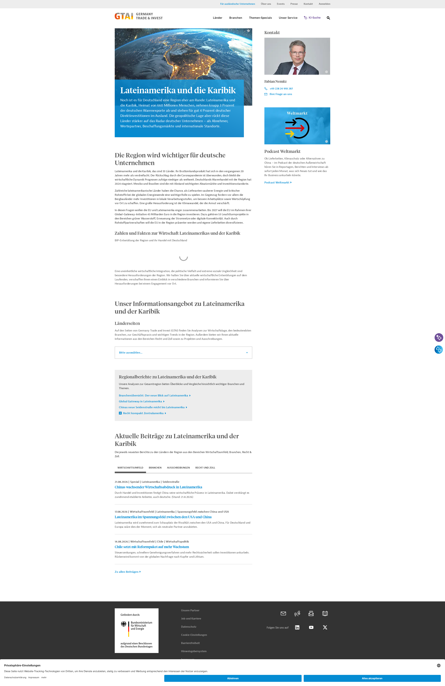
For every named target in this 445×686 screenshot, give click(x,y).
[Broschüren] (325, 613)
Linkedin (297, 627)
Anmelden (324, 3)
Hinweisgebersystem (194, 651)
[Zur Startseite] (139, 18)
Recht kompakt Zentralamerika (143, 413)
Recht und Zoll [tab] (205, 467)
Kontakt (308, 3)
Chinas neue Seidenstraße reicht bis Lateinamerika (152, 407)
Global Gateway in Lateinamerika (141, 401)
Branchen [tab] (155, 467)
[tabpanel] (183, 528)
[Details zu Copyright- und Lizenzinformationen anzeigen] (248, 30)
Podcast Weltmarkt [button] (276, 182)
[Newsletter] (311, 613)
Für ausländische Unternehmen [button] (237, 3)
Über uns (266, 3)
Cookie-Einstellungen (194, 635)
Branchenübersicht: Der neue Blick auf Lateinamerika (154, 395)
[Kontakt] (283, 613)
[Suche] (328, 18)
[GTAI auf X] (325, 627)
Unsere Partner (190, 610)
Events (281, 3)
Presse (294, 3)
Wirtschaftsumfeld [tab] (130, 467)
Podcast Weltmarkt (282, 151)
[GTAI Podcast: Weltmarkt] (297, 613)
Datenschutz (188, 627)
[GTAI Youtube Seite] (311, 627)
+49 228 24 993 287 (281, 88)
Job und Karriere (191, 618)
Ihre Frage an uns (281, 94)
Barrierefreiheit (190, 643)
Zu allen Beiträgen (127, 572)
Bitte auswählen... (130, 352)
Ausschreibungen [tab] (178, 467)
